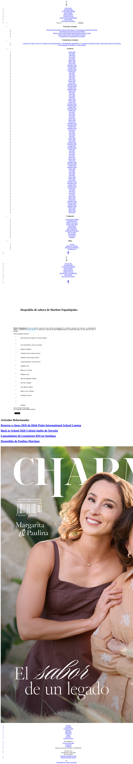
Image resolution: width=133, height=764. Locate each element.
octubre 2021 (72, 146)
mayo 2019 (72, 193)
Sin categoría (72, 234)
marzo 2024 (72, 99)
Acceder (72, 244)
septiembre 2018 (72, 206)
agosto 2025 (71, 71)
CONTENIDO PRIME (68, 11)
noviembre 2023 (72, 105)
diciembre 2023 (71, 104)
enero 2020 (72, 180)
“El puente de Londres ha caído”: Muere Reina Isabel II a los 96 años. (101, 43)
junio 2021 (72, 152)
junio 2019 (72, 191)
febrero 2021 (72, 159)
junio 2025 (72, 74)
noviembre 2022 (72, 125)
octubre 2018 (72, 204)
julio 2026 (72, 53)
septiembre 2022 (72, 128)
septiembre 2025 (72, 70)
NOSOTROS (68, 19)
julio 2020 (72, 170)
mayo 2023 (72, 115)
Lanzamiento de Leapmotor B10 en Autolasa (72, 36)
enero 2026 (72, 63)
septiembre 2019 (72, 186)
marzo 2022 (72, 138)
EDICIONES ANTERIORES (68, 18)
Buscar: (59, 23)
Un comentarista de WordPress (67, 45)
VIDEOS (72, 237)
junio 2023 (72, 113)
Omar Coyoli (31, 329)
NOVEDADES (68, 10)
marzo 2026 (72, 60)
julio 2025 (72, 73)
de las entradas (72, 246)
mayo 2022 (72, 134)
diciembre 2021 (71, 143)
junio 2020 (72, 172)
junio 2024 (72, 94)
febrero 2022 (72, 139)
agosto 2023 (71, 110)
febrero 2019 (72, 198)
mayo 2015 (72, 212)
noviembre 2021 (72, 144)
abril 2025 (72, 78)
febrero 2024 (72, 100)
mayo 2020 (72, 173)
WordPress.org (72, 249)
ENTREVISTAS (68, 16)
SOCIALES (68, 8)
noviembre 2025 (72, 66)
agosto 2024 (71, 91)
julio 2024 (72, 92)
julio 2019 (72, 190)
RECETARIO (68, 13)
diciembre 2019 (71, 181)
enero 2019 (72, 199)
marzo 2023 (72, 118)
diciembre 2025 (71, 65)
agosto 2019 (71, 188)
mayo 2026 (72, 57)
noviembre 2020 (72, 164)
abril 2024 (72, 97)
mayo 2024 (72, 96)
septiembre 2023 (72, 109)
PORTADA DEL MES (72, 231)
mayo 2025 (72, 76)
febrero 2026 (72, 62)
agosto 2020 (71, 169)
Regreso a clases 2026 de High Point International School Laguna (72, 33)
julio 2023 (72, 112)
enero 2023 (72, 121)
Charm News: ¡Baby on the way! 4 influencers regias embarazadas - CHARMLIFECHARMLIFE (51, 43)
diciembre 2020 (71, 162)
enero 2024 (72, 102)
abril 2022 (72, 136)
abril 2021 (72, 156)
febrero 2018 (72, 207)
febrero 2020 (72, 178)
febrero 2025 (72, 81)
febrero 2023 (72, 120)
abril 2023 (72, 117)
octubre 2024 (72, 87)
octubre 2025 (72, 68)
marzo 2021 (72, 157)
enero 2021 (72, 160)
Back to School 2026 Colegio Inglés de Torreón (72, 35)
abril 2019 (72, 194)
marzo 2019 (72, 196)
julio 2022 (72, 131)
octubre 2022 (72, 126)
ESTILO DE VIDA (72, 224)
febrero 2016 (72, 211)
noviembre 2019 (72, 183)
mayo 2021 (72, 154)
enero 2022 (72, 141)
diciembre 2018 (71, 201)
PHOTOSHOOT (68, 14)
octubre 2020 (72, 165)
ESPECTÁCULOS (72, 223)
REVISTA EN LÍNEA (68, 21)
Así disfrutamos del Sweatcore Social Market (72, 31)
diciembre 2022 (71, 123)
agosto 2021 (71, 149)
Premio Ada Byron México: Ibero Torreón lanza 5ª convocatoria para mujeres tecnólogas (72, 30)
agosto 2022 (71, 130)
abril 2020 (72, 175)
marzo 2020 (72, 177)
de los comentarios (72, 247)
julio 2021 (72, 151)
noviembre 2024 (72, 86)
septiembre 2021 (72, 147)
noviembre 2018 (72, 203)
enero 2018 (72, 209)
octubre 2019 (72, 185)
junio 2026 (72, 55)
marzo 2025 (72, 79)
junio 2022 (72, 133)
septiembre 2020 (72, 167)
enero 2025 (72, 83)
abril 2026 (72, 58)
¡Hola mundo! (82, 45)
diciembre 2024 (71, 84)
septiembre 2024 (72, 89)
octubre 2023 (72, 107)
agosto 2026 (71, 52)
